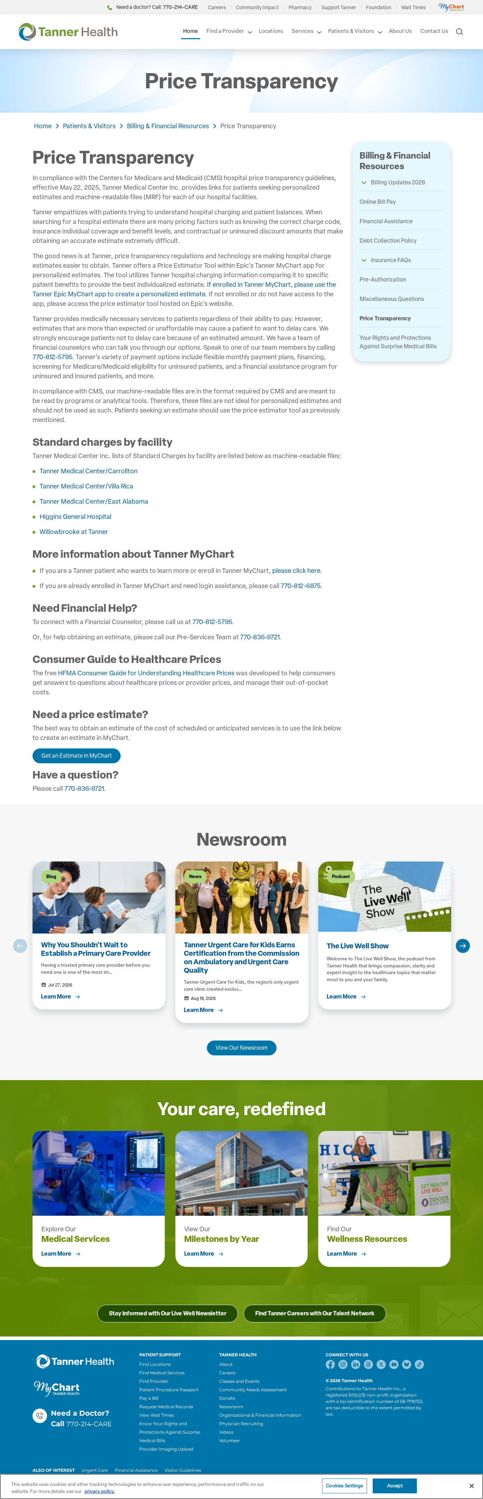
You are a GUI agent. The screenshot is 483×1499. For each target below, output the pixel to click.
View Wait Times (156, 1415)
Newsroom (231, 1406)
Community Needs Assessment (253, 1389)
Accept (395, 1485)
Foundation (378, 8)
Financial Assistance (386, 221)
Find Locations (155, 1364)
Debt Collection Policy (388, 240)
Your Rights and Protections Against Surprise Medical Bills (398, 342)
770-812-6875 (300, 586)
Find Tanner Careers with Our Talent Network (314, 1313)
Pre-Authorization (383, 279)
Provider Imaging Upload (166, 1449)
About (226, 1364)
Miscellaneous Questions (392, 299)
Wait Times (413, 8)
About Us (400, 31)
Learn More (56, 1253)
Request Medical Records (166, 1406)
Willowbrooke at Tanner (74, 532)
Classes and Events (239, 1381)
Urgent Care (95, 1470)
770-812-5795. (53, 357)
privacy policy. (100, 1491)
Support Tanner (338, 8)
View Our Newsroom (242, 1047)
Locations (271, 31)
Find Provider (153, 1381)
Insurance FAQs (391, 260)
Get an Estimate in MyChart (76, 755)
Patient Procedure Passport (169, 1389)
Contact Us (434, 31)
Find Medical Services (162, 1372)
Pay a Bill (148, 1398)
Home (190, 31)
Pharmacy (300, 8)
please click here (296, 571)
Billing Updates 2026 (398, 182)
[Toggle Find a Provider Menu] (249, 32)
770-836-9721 (259, 637)
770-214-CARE (89, 1424)
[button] (364, 182)
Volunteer (229, 1440)
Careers (217, 8)
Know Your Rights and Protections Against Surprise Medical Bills (169, 1432)
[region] (241, 1486)
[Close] (471, 1486)
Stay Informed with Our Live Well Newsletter (167, 1313)
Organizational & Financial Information (260, 1415)
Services (303, 31)
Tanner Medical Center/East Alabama (94, 501)
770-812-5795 (212, 622)
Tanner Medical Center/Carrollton (89, 471)
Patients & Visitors (351, 31)
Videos (226, 1432)
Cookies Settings (344, 1485)
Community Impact (257, 8)
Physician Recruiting (241, 1423)
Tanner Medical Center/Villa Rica (86, 486)
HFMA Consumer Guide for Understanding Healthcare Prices (147, 673)
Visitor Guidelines (183, 1470)
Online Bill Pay (378, 202)
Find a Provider (225, 31)
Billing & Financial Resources (168, 126)
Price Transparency (248, 126)
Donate (227, 1398)
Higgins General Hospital (75, 517)
